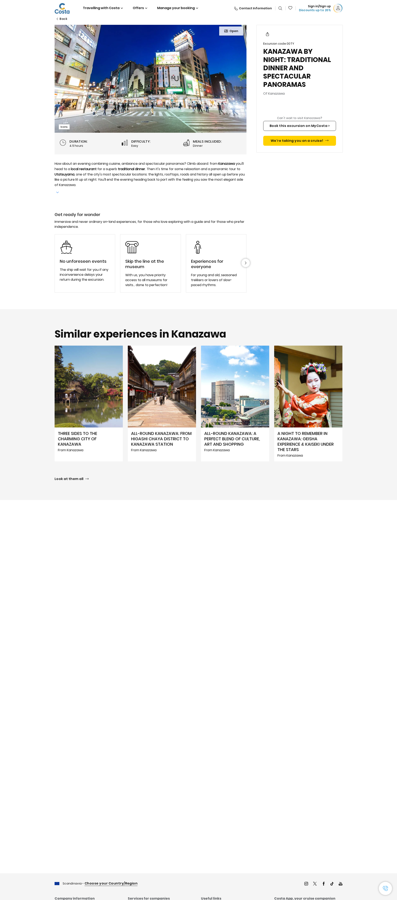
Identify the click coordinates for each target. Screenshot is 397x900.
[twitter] (315, 884)
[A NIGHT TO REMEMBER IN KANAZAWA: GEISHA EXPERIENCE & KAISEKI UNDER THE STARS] (308, 403)
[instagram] (306, 884)
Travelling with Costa (101, 8)
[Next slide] (246, 263)
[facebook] (323, 884)
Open (234, 31)
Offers (138, 8)
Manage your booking (176, 8)
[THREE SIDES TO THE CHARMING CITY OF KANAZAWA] (89, 403)
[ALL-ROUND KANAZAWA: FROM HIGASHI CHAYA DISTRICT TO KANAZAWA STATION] (162, 403)
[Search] (280, 8)
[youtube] (340, 884)
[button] (290, 8)
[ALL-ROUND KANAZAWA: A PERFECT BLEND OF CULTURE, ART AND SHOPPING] (235, 403)
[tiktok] (332, 884)
